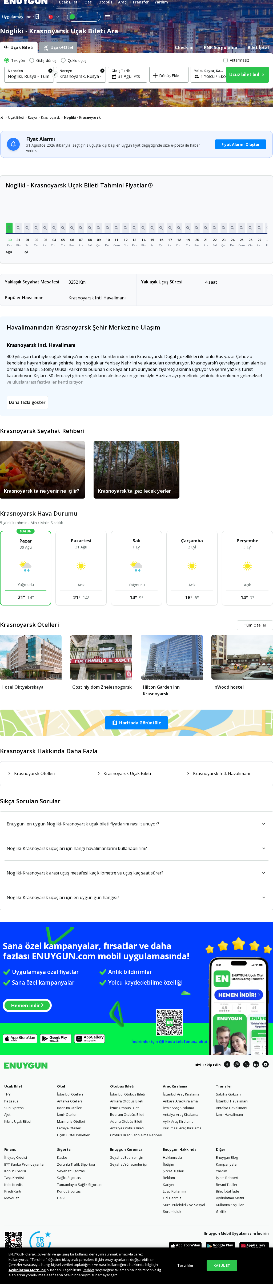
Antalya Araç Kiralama (180, 1114)
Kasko (62, 1157)
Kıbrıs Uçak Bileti (17, 1121)
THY (7, 1094)
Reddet (88, 1269)
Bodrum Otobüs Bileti (127, 1114)
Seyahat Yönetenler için (129, 1164)
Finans (10, 1149)
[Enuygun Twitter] (246, 1065)
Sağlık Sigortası (69, 1177)
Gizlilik (221, 1211)
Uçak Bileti (16, 117)
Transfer (224, 1086)
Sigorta (64, 1149)
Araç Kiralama (175, 1086)
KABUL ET (222, 1265)
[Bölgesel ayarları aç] (54, 17)
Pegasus (11, 1101)
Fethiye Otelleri (69, 1128)
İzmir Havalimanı (229, 1114)
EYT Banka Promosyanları (25, 1164)
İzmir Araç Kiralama (178, 1107)
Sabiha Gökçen (228, 1094)
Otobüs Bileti (122, 1086)
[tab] (19, 47)
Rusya (32, 117)
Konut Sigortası (69, 1191)
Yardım (221, 1171)
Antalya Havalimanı (231, 1107)
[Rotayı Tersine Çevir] (55, 75)
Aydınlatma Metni (230, 1197)
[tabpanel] (136, 71)
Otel (61, 1086)
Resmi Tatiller (227, 1184)
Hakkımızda (172, 1157)
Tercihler (185, 1265)
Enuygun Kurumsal (126, 1149)
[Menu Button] (84, 17)
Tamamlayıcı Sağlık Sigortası (79, 1184)
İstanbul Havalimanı (232, 1101)
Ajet (7, 1114)
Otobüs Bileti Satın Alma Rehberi (136, 1135)
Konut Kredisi (15, 1171)
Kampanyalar (227, 1164)
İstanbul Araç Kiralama (181, 1094)
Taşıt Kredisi (14, 1177)
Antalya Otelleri (69, 1101)
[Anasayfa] (2, 117)
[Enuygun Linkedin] (256, 1065)
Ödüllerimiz (172, 1197)
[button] (9, 228)
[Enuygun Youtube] (265, 1065)
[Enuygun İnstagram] (237, 1065)
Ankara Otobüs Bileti (126, 1101)
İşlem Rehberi (227, 1177)
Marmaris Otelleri (71, 1121)
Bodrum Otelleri (69, 1107)
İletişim (168, 1164)
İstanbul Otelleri (70, 1094)
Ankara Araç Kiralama (180, 1101)
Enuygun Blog (227, 1157)
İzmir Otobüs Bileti (124, 1107)
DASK (61, 1197)
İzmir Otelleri (67, 1114)
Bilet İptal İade (227, 1191)
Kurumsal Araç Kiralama (182, 1128)
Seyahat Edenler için (126, 1157)
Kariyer (169, 1184)
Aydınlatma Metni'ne (27, 1269)
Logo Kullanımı (174, 1191)
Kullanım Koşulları (230, 1204)
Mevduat (11, 1197)
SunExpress (14, 1107)
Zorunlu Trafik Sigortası (76, 1164)
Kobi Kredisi (13, 1184)
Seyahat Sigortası (71, 1171)
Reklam (169, 1177)
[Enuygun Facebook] (227, 1065)
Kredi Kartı (12, 1191)
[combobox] (29, 76)
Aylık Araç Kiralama (178, 1121)
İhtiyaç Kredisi (15, 1157)
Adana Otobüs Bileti (126, 1121)
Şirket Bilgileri (173, 1171)
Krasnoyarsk (50, 117)
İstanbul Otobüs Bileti (127, 1094)
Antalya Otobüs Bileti (127, 1128)
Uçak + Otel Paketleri (73, 1135)
